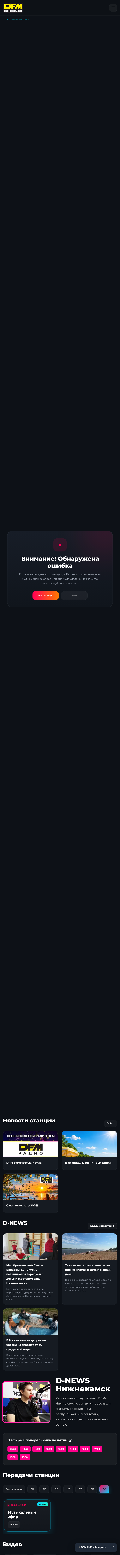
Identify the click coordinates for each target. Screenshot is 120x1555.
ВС (104, 1489)
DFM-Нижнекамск (19, 19)
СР (56, 1489)
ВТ (44, 1489)
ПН (32, 1489)
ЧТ (68, 1489)
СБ (92, 1489)
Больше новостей (101, 1226)
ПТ (80, 1489)
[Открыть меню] (113, 8)
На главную (45, 595)
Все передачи (14, 1489)
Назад (74, 595)
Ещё (109, 1123)
